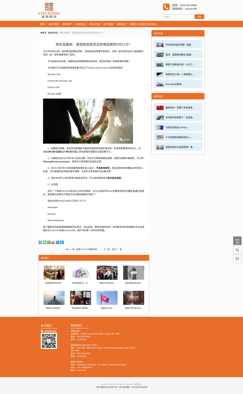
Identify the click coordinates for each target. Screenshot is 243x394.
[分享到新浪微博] (53, 242)
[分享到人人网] (62, 242)
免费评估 (237, 241)
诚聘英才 (122, 24)
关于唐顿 (108, 24)
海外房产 (67, 24)
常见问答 (94, 24)
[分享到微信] (44, 242)
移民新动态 (53, 32)
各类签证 (81, 24)
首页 (42, 24)
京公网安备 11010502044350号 (133, 387)
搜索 (199, 16)
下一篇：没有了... (112, 249)
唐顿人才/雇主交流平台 (143, 24)
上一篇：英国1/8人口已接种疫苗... (83, 249)
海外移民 (54, 24)
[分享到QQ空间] (49, 242)
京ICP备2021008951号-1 (107, 387)
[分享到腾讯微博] (57, 242)
